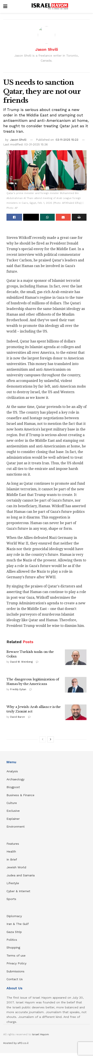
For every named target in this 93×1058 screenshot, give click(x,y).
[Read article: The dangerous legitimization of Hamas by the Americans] (76, 685)
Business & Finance (20, 795)
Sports (11, 899)
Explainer (13, 818)
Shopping (13, 947)
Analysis (12, 771)
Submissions (15, 971)
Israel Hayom (40, 1034)
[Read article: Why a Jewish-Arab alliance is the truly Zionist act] (76, 712)
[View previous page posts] (42, 739)
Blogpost (13, 787)
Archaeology (15, 779)
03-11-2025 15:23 (67, 139)
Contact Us (14, 979)
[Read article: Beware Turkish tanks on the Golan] (76, 657)
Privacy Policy (16, 963)
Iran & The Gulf (17, 924)
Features (12, 843)
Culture (11, 803)
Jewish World (16, 867)
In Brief (11, 859)
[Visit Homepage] (49, 6)
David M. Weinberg (21, 661)
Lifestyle (12, 883)
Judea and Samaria (20, 875)
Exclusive (13, 810)
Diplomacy (14, 916)
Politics (11, 939)
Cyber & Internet (18, 891)
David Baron (17, 717)
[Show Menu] (5, 6)
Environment (15, 826)
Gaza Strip (14, 932)
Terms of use (16, 955)
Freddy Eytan (18, 689)
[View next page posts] (50, 739)
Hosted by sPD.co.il (16, 1043)
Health (11, 851)
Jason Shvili (46, 49)
